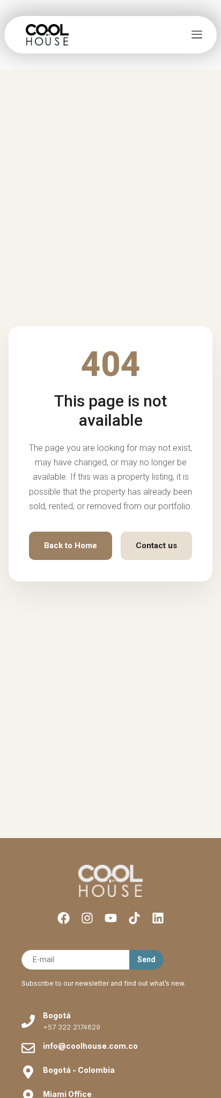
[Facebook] (63, 918)
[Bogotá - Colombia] (28, 1072)
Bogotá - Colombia (79, 1069)
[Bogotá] (28, 1021)
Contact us (156, 545)
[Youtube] (110, 918)
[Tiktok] (134, 918)
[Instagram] (87, 918)
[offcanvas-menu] (197, 35)
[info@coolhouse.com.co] (28, 1048)
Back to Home (70, 545)
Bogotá (57, 1015)
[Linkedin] (158, 918)
